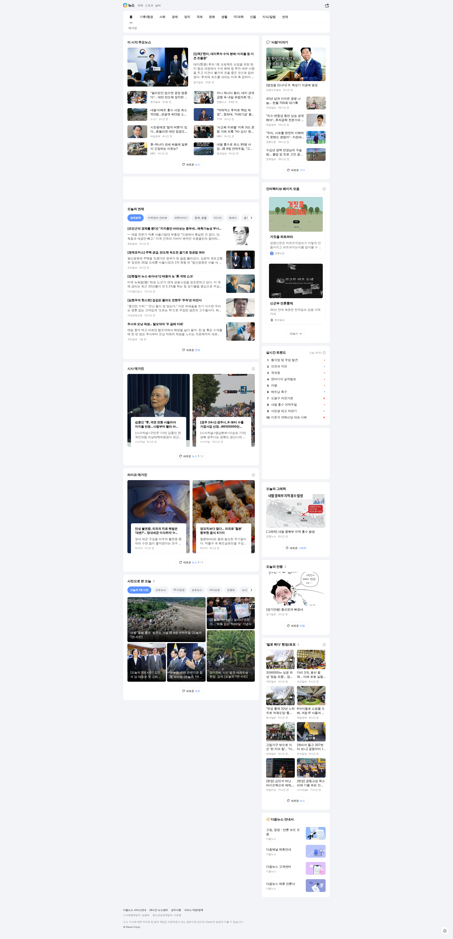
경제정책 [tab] (135, 217)
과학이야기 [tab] (181, 217)
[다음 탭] (251, 217)
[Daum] (125, 5)
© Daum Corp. (132, 926)
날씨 (158, 5)
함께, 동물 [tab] (201, 217)
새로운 (193, 164)
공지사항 (176, 909)
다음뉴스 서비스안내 (134, 909)
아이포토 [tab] (214, 590)
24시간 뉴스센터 (158, 909)
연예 (140, 5)
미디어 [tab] (218, 217)
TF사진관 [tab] (179, 590)
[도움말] (253, 368)
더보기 (294, 333)
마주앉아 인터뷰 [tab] (157, 217)
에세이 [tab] (233, 217)
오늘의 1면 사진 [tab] (139, 590)
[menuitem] (131, 16)
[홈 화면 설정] (445, 931)
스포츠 (149, 5)
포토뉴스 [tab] (161, 590)
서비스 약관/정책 (193, 909)
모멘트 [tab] (231, 590)
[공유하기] (326, 5)
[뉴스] (131, 5)
